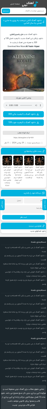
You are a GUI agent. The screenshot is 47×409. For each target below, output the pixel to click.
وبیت (14, 405)
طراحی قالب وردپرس (26, 405)
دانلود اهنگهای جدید (38, 231)
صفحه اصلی (15, 4)
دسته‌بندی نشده (33, 143)
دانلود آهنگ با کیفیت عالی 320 (22, 114)
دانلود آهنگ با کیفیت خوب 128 (22, 122)
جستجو (6, 11)
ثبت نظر (23, 217)
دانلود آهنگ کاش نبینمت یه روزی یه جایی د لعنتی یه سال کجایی (22, 21)
